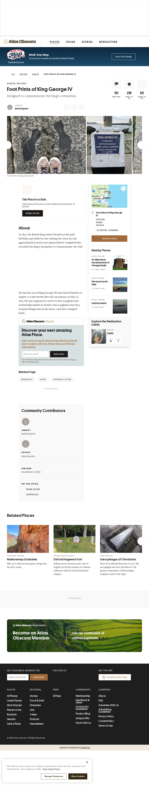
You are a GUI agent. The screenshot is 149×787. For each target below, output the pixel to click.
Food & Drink (37, 700)
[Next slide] (141, 145)
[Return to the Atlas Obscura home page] (20, 41)
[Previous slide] (7, 145)
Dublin (110, 333)
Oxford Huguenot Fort (68, 559)
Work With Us (83, 723)
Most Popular (14, 705)
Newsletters (37, 724)
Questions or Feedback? (74, 748)
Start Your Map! (123, 57)
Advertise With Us (109, 705)
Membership (83, 696)
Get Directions (109, 238)
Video (33, 714)
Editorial (35, 690)
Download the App (117, 677)
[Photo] (120, 263)
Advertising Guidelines (105, 710)
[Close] (87, 762)
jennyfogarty (21, 108)
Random (12, 714)
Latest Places (14, 700)
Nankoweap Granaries (22, 559)
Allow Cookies (78, 776)
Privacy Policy (106, 716)
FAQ (101, 700)
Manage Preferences (54, 776)
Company (105, 690)
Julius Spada (28, 456)
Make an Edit (32, 213)
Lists (32, 710)
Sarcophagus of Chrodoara (118, 559)
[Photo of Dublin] (99, 336)
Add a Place (14, 724)
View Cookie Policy (51, 769)
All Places (12, 696)
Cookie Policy (106, 721)
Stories (34, 696)
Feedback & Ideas (83, 701)
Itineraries (35, 705)
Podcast (34, 719)
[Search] (143, 41)
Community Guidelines (82, 708)
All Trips (57, 696)
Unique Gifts (82, 718)
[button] (116, 84)
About (102, 696)
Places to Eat (14, 710)
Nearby (11, 719)
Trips (56, 690)
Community (83, 690)
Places (11, 690)
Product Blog (83, 713)
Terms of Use (33, 362)
